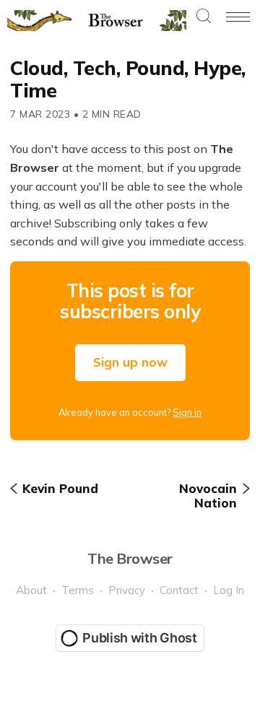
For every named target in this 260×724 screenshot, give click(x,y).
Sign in (187, 412)
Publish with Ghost (139, 637)
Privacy (126, 590)
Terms (77, 590)
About (31, 590)
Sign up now (130, 362)
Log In (228, 590)
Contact (179, 590)
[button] (203, 17)
